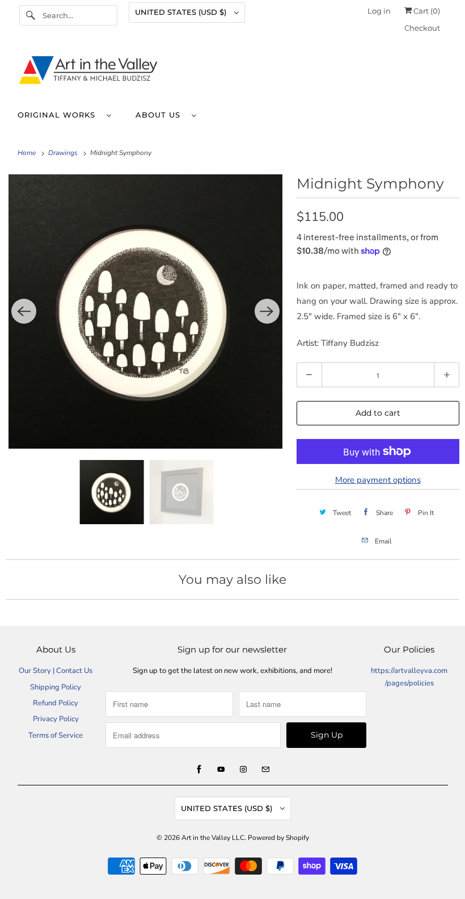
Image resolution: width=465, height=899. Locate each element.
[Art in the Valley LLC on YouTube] (221, 769)
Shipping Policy (55, 687)
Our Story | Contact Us (55, 671)
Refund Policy (55, 703)
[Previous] (23, 311)
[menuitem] (70, 114)
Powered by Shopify (278, 837)
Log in (379, 10)
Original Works (59, 114)
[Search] (30, 15)
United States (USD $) (182, 11)
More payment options (378, 480)
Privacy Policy (56, 719)
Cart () (426, 10)
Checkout (422, 27)
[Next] (267, 311)
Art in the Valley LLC (212, 837)
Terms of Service (55, 735)
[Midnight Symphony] (145, 311)
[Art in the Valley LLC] (233, 73)
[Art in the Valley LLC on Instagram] (243, 769)
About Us (161, 114)
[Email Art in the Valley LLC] (265, 769)
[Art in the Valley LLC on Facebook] (199, 769)
